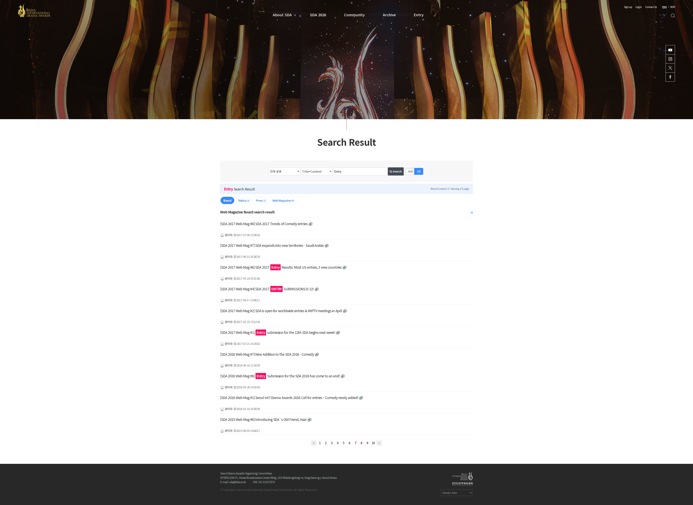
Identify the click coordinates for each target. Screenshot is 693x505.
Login (638, 7)
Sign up (628, 7)
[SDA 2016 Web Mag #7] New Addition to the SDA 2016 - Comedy (267, 354)
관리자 (228, 235)
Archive (389, 14)
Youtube (670, 49)
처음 (314, 443)
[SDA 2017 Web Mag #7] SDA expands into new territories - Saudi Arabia (272, 245)
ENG (664, 7)
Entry (419, 14)
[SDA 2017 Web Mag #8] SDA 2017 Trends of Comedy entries (264, 223)
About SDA (282, 14)
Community (354, 14)
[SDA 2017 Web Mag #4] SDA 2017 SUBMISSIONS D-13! (267, 288)
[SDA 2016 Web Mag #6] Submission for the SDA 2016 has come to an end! (280, 375)
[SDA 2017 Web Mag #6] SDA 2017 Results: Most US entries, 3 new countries (280, 267)
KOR (672, 7)
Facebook (670, 77)
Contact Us (651, 7)
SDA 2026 (318, 14)
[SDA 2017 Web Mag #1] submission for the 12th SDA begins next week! (277, 332)
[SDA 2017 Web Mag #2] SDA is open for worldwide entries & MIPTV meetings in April (281, 310)
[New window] (310, 224)
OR (418, 171)
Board (227, 200)
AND (410, 171)
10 (373, 443)
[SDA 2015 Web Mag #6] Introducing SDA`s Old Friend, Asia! (263, 419)
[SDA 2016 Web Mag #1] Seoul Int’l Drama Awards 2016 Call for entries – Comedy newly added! (289, 397)
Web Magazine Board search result (247, 211)
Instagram (670, 59)
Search (673, 16)
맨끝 (379, 443)
